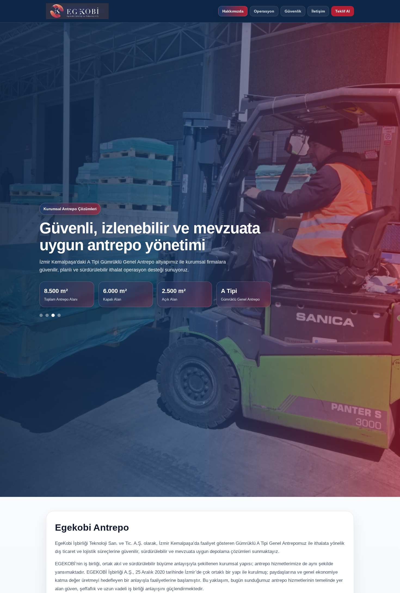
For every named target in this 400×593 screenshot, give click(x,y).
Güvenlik (293, 11)
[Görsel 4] (59, 315)
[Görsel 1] (41, 315)
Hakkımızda (233, 11)
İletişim (318, 11)
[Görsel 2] (47, 315)
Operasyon (264, 11)
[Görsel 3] (53, 315)
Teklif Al (342, 11)
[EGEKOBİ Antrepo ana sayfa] (77, 11)
